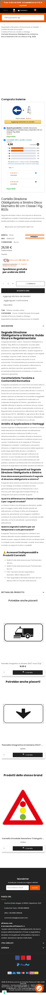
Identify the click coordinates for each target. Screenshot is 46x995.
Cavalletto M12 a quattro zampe (19, 140)
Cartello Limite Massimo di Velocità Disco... (23, 838)
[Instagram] (28, 958)
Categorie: (6, 313)
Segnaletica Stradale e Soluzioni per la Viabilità (20, 319)
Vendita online (18, 310)
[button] (3, 728)
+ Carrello (30, 283)
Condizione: (6, 242)
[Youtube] (23, 958)
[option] (23, 4)
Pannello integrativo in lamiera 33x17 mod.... (23, 745)
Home (14, 313)
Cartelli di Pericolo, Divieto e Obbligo (15, 316)
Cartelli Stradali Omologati (28, 313)
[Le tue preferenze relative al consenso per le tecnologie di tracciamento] (4, 992)
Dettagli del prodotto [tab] (12, 592)
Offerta (9, 310)
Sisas (11, 235)
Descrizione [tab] (7, 326)
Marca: (4, 235)
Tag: (3, 310)
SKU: (3, 238)
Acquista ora (23, 291)
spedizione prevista (10, 264)
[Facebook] (17, 958)
